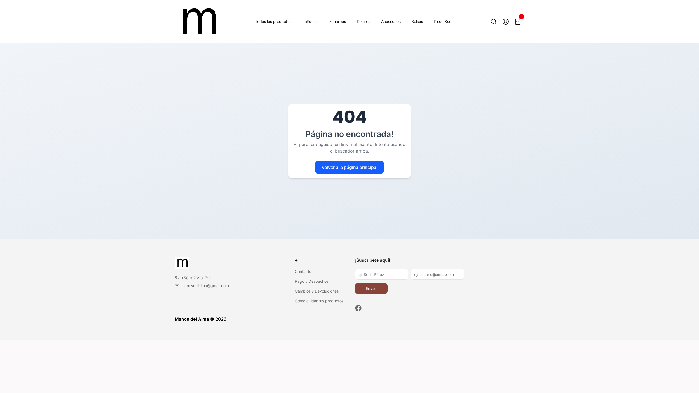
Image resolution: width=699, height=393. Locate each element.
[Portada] (197, 21)
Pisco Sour (443, 21)
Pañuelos (310, 21)
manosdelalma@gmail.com (205, 285)
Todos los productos (273, 21)
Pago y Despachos (311, 281)
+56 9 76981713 (196, 278)
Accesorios (391, 21)
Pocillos (363, 21)
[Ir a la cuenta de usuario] (505, 21)
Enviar (371, 288)
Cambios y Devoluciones (317, 291)
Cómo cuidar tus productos (319, 301)
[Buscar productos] (493, 21)
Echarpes (337, 21)
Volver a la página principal (349, 167)
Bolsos (417, 21)
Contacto (303, 271)
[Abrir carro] (517, 21)
